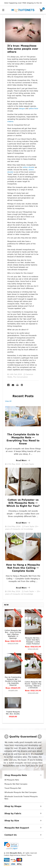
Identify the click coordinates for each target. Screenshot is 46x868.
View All (8, 401)
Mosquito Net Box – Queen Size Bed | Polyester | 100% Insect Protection (33, 641)
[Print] (17, 385)
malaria (10, 121)
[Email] (13, 385)
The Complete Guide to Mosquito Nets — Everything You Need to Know (23, 439)
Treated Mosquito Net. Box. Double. (13, 713)
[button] (11, 846)
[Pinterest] (22, 385)
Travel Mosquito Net (12, 788)
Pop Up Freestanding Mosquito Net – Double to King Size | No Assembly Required (13, 681)
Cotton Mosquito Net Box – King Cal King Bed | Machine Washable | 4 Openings (13, 634)
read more (21, 460)
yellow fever (33, 108)
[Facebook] (8, 385)
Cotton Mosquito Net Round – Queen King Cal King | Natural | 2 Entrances (33, 685)
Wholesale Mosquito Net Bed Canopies (20, 792)
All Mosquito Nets (11, 780)
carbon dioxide (28, 167)
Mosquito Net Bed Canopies (15, 784)
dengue (22, 108)
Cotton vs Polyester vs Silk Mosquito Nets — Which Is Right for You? (23, 502)
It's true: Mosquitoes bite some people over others (22, 48)
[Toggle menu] (6, 10)
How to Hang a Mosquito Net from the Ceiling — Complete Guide (23, 567)
